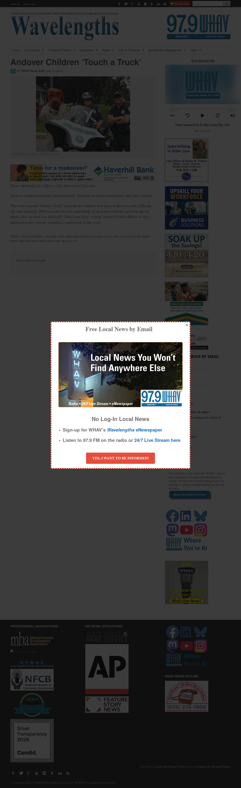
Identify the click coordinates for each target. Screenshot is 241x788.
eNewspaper (134, 429)
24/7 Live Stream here (157, 440)
